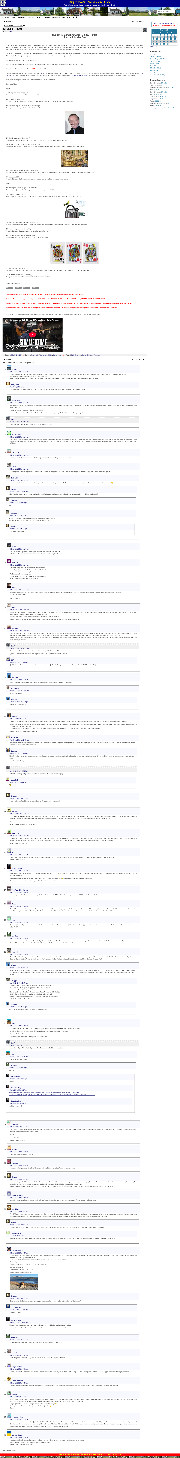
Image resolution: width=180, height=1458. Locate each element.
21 (157, 41)
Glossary (42, 73)
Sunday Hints (57, 355)
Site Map (70, 17)
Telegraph (97, 355)
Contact (32, 17)
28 (157, 44)
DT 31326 (153, 54)
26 (175, 41)
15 (160, 39)
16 (164, 39)
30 (164, 44)
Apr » (157, 46)
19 (175, 39)
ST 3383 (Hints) (155, 63)
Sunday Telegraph (87, 355)
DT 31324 (153, 72)
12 (175, 37)
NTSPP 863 (153, 66)
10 (167, 37)
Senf (10, 31)
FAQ (38, 17)
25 (171, 41)
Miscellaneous (58, 17)
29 (160, 44)
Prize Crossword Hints (45, 355)
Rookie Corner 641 (156, 56)
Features (46, 17)
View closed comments (13, 26)
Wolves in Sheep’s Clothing (80, 75)
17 (167, 39)
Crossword (78, 355)
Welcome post (32, 294)
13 (153, 39)
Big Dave (109, 1454)
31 (167, 44)
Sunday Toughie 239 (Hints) (158, 59)
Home (7, 17)
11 (171, 37)
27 (153, 44)
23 (164, 41)
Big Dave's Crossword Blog (90, 2)
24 (167, 41)
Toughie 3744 (154, 70)
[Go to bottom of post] (76, 17)
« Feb (152, 46)
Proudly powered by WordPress (69, 1454)
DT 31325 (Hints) (155, 68)
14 (157, 39)
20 (153, 41)
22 (160, 41)
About (13, 17)
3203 (72, 355)
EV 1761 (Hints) (155, 61)
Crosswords (34, 355)
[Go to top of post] (2, 17)
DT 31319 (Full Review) (157, 75)
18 (171, 39)
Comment (22, 17)
